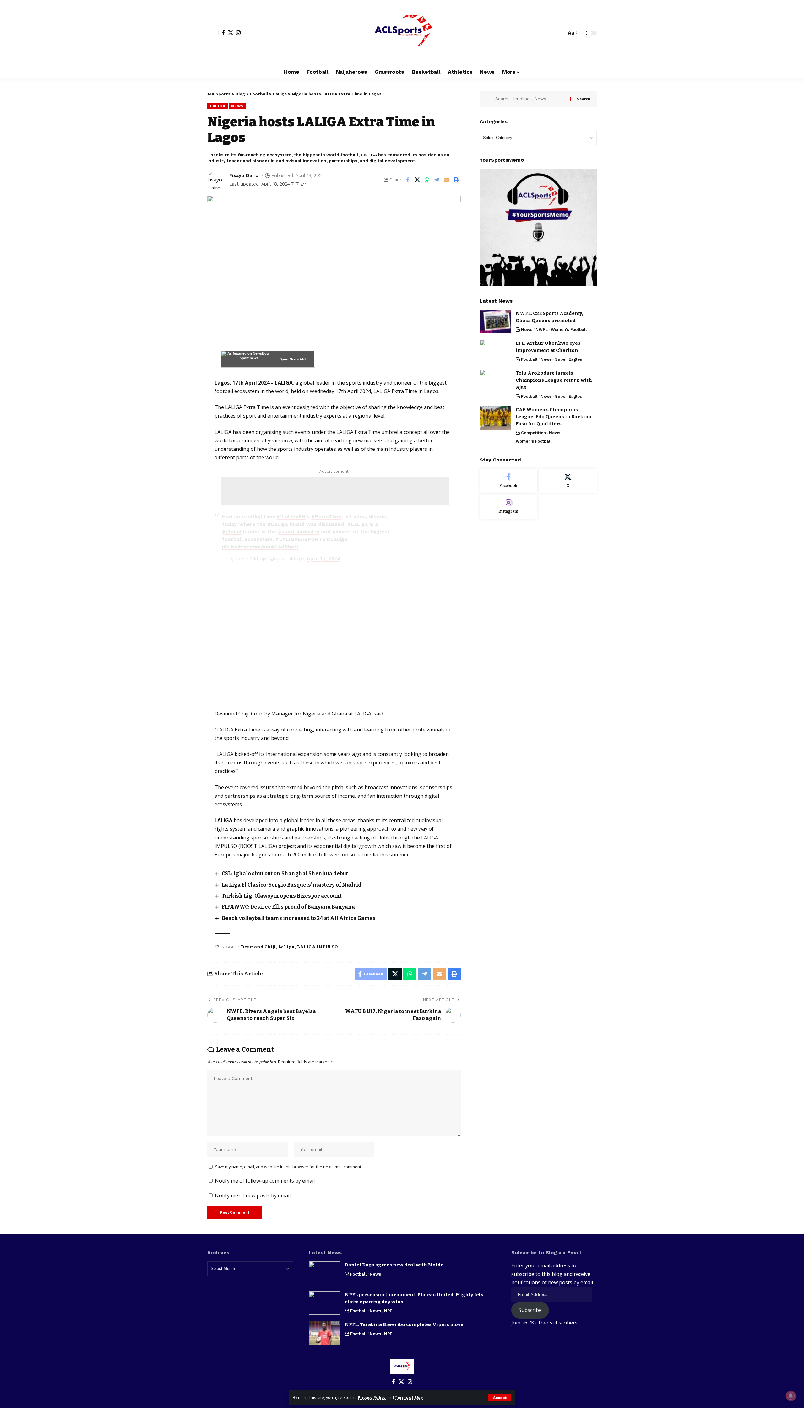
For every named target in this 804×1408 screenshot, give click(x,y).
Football (529, 359)
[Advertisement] (335, 491)
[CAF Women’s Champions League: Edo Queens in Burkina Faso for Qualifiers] (495, 418)
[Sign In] (213, 33)
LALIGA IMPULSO (317, 947)
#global (232, 532)
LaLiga (217, 106)
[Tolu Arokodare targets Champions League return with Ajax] (495, 381)
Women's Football (569, 329)
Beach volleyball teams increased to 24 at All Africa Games (299, 918)
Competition (533, 432)
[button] (499, 1397)
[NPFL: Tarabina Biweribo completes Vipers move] (324, 1333)
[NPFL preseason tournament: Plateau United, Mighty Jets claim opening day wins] (324, 1303)
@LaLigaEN (291, 517)
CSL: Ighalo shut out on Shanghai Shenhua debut (285, 874)
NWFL (541, 329)
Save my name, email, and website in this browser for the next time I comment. (288, 1166)
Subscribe (530, 1310)
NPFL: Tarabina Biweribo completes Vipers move (404, 1324)
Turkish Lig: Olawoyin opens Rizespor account (282, 896)
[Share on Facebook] (407, 180)
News (237, 106)
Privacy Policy (372, 1397)
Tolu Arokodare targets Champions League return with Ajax (554, 380)
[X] (230, 32)
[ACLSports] (402, 33)
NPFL (389, 1310)
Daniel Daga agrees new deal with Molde (394, 1265)
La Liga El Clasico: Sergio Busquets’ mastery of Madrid (291, 885)
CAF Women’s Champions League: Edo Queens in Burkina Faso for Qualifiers (553, 417)
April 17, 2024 (323, 558)
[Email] (446, 180)
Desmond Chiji (258, 947)
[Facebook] (223, 32)
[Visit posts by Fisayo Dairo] (216, 179)
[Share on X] (417, 180)
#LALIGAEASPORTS (300, 539)
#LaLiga (277, 524)
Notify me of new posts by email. (253, 1195)
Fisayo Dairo (243, 175)
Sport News (289, 359)
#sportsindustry (298, 532)
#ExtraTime (326, 517)
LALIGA (284, 382)
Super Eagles (568, 359)
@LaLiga (336, 539)
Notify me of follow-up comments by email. (265, 1180)
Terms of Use (409, 1397)
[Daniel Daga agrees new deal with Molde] (324, 1273)
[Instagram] (238, 32)
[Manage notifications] (791, 1396)
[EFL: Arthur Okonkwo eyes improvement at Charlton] (495, 351)
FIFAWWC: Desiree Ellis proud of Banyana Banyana (288, 907)
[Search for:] (530, 99)
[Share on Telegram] (436, 180)
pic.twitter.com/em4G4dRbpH (260, 547)
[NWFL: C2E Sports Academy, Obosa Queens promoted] (495, 321)
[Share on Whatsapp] (427, 180)
